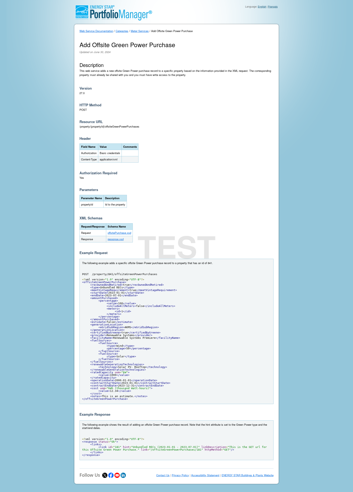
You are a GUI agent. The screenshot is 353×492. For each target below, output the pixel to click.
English (262, 6)
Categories (122, 31)
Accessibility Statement (205, 475)
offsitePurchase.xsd (119, 233)
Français (273, 6)
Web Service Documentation (96, 31)
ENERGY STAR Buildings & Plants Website (248, 475)
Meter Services (140, 31)
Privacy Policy (180, 475)
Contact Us (163, 475)
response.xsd (116, 239)
